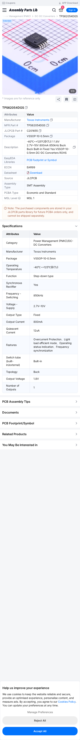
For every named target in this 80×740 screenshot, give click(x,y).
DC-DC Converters (45, 16)
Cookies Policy (67, 701)
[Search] (54, 10)
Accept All (40, 731)
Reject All (40, 720)
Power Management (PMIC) (16, 16)
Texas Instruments (38, 119)
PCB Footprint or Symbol (42, 160)
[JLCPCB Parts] (23, 10)
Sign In (72, 10)
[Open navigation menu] (4, 10)
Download (36, 172)
